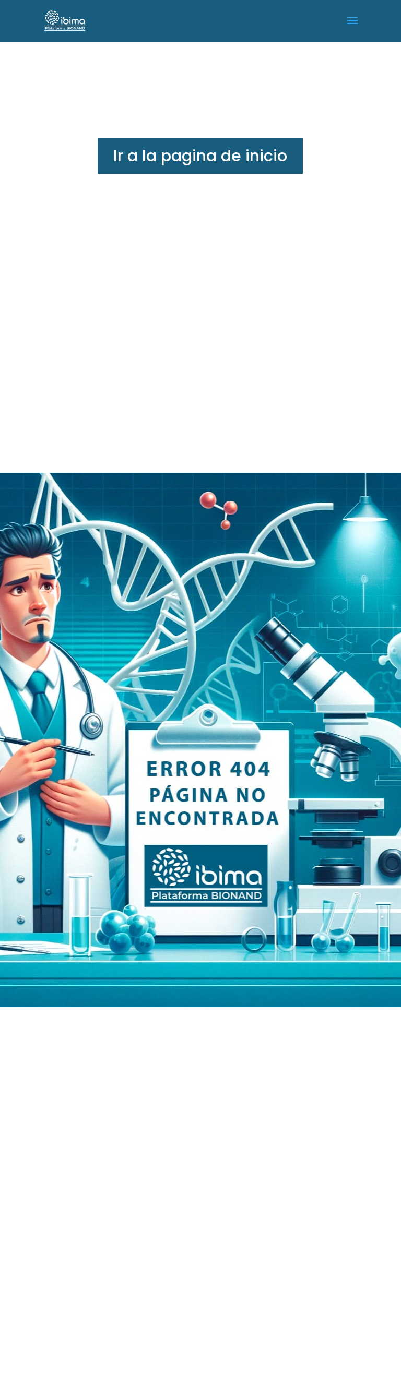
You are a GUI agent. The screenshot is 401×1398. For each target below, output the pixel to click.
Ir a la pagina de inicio (200, 156)
